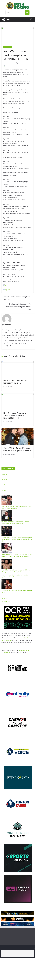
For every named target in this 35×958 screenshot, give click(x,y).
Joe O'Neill (20, 63)
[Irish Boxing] (3, 19)
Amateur (4, 479)
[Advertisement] (17, 953)
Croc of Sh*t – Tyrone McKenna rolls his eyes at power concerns (17, 449)
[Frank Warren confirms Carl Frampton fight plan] (17, 362)
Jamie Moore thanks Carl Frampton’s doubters (17, 298)
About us (4, 598)
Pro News (4, 474)
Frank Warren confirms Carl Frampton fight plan (15, 381)
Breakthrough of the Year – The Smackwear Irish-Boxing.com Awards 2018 (18, 306)
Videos (3, 490)
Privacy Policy (5, 601)
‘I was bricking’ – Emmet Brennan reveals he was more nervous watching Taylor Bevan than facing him (16, 539)
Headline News (7, 47)
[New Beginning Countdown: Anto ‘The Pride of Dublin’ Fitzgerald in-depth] (17, 395)
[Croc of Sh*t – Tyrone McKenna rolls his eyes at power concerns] (17, 430)
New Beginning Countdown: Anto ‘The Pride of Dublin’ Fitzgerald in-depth (15, 415)
